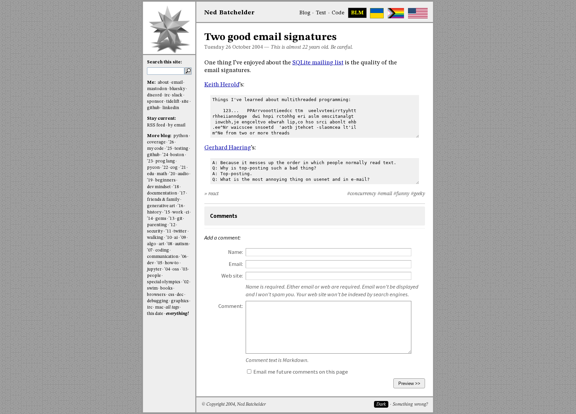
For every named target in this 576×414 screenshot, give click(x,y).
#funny (401, 193)
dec (180, 295)
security (155, 231)
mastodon (157, 89)
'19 (150, 180)
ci (187, 212)
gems (160, 219)
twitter (180, 231)
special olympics (163, 282)
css (171, 295)
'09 (183, 238)
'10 (169, 238)
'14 (150, 219)
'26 (171, 142)
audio (183, 174)
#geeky (418, 193)
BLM (357, 13)
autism (181, 244)
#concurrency (361, 193)
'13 (171, 219)
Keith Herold (221, 85)
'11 (168, 231)
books (166, 288)
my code (155, 148)
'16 (180, 206)
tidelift (172, 101)
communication (162, 257)
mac (159, 307)
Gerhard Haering (227, 148)
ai (176, 238)
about (163, 82)
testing (181, 148)
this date (155, 314)
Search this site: (164, 62)
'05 (159, 263)
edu (150, 174)
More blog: (159, 136)
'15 (167, 212)
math (162, 174)
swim (152, 288)
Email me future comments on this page (300, 371)
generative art (161, 206)
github (153, 108)
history (154, 212)
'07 (150, 250)
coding (162, 250)
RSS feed (156, 125)
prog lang (165, 161)
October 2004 (247, 47)
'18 (176, 187)
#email (384, 193)
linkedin (170, 108)
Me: (152, 82)
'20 (172, 174)
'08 (169, 244)
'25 (169, 148)
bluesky (177, 89)
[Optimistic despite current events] (418, 13)
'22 (165, 167)
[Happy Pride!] (396, 13)
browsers (156, 295)
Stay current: (161, 118)
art (161, 244)
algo (151, 244)
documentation (162, 193)
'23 (150, 161)
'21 (183, 167)
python (180, 136)
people (154, 276)
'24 (165, 155)
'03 (184, 269)
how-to (172, 263)
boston (177, 155)
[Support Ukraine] (377, 13)
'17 (182, 193)
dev (150, 263)
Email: (236, 264)
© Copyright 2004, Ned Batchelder (234, 404)
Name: (235, 252)
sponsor (155, 101)
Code (338, 13)
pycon (153, 167)
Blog (304, 13)
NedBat (229, 12)
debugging (157, 301)
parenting (157, 225)
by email (176, 125)
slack (177, 95)
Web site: (232, 275)
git (179, 219)
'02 (186, 282)
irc (167, 95)
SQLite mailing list (317, 63)
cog (174, 167)
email (177, 82)
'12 (172, 225)
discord (154, 95)
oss (175, 269)
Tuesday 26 (217, 47)
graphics (180, 301)
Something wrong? (410, 404)
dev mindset (159, 187)
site (185, 101)
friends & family (163, 199)
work (177, 212)
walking (155, 238)
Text (321, 13)
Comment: (230, 306)
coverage (156, 142)
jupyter (154, 269)
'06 (184, 257)
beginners (165, 180)
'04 (167, 269)
